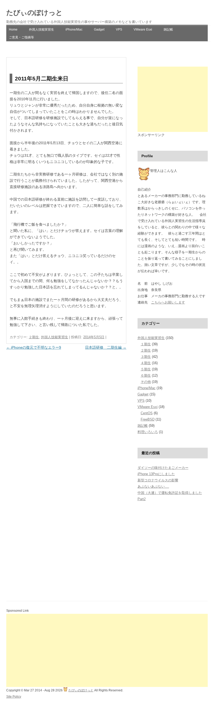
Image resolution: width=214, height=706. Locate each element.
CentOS (147, 413)
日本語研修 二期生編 (105, 347)
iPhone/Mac (74, 29)
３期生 (146, 357)
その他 (146, 382)
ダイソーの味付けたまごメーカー (163, 468)
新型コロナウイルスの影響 (158, 480)
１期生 (146, 344)
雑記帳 (168, 29)
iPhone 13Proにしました (156, 474)
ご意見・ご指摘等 (21, 37)
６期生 (146, 375)
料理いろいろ (148, 432)
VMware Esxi (143, 29)
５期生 (146, 369)
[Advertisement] (173, 99)
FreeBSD (147, 419)
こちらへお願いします (168, 302)
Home (13, 29)
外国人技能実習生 (41, 29)
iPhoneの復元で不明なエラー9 (33, 347)
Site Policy (13, 696)
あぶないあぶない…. (153, 486)
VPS (119, 29)
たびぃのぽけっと (34, 12)
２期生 (34, 337)
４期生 (146, 363)
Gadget (99, 29)
